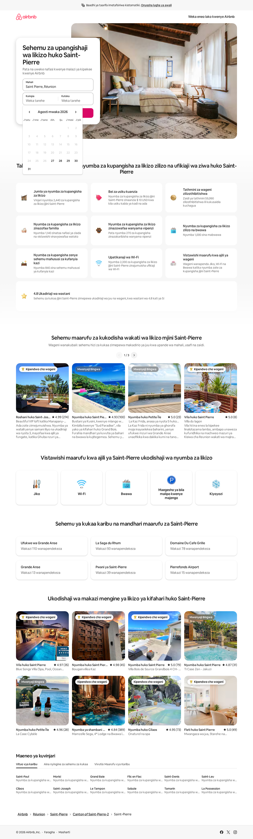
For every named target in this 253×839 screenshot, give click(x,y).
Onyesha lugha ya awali (156, 5)
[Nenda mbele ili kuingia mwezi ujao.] (75, 112)
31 (29, 169)
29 (68, 161)
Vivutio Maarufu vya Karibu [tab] (112, 764)
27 (52, 161)
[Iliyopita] (119, 355)
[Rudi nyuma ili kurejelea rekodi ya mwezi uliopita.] (29, 112)
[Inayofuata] (134, 355)
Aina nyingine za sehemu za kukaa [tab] (66, 764)
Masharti (64, 832)
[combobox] (58, 86)
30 (76, 161)
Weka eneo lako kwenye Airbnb (211, 17)
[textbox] (40, 100)
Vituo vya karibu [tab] (26, 764)
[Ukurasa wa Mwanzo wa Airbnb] (26, 16)
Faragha (49, 832)
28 (60, 161)
